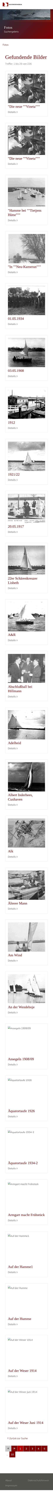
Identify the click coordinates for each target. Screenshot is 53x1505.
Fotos (6, 45)
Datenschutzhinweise (39, 1480)
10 (12, 1454)
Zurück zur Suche (18, 1438)
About (8, 1480)
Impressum (11, 1485)
